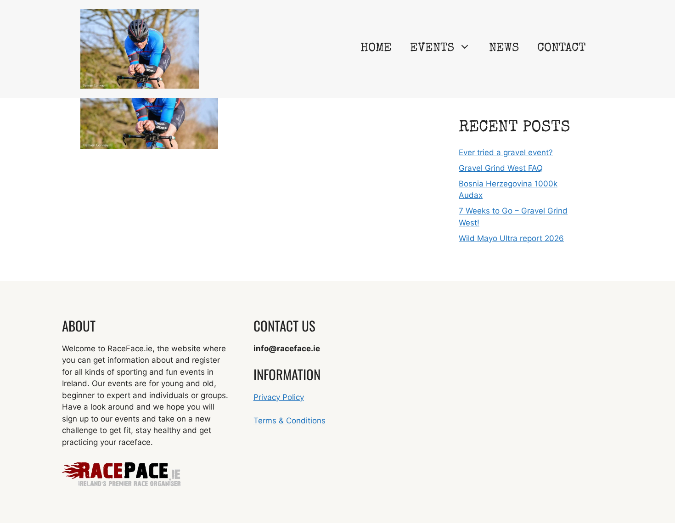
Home (376, 49)
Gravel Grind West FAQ (501, 168)
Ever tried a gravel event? (506, 152)
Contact (561, 49)
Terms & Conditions (289, 420)
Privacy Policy (278, 397)
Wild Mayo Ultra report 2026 (511, 238)
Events (432, 49)
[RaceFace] (139, 48)
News (504, 49)
